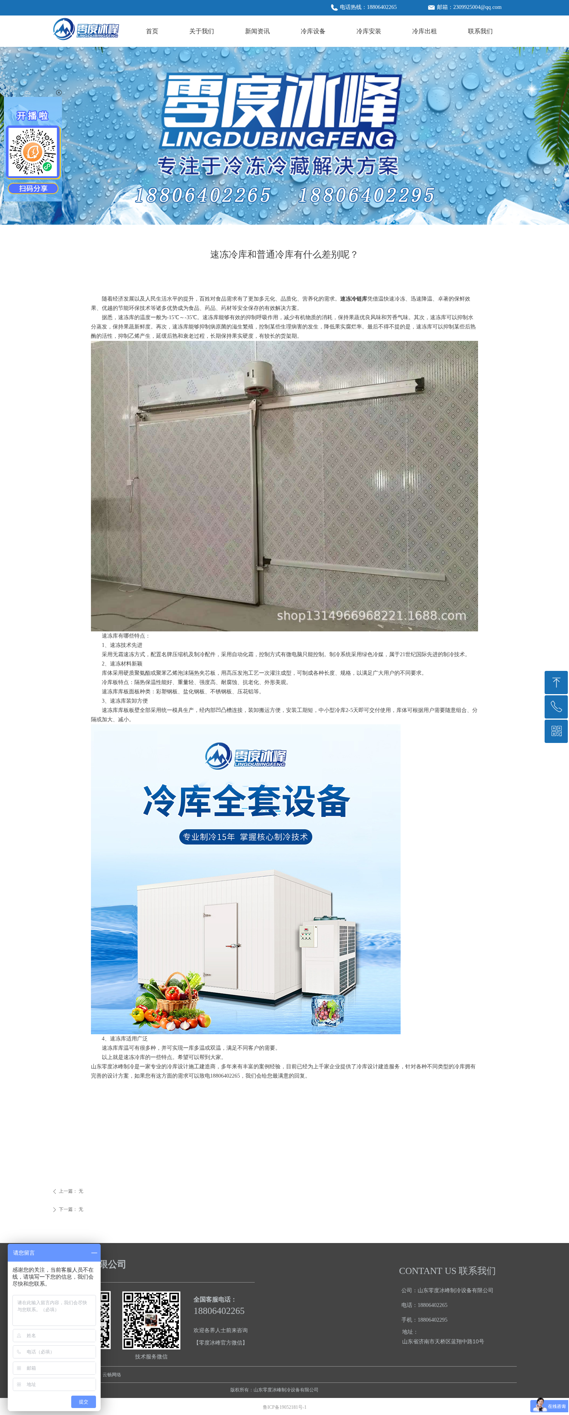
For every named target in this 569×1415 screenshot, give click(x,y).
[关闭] (59, 92)
